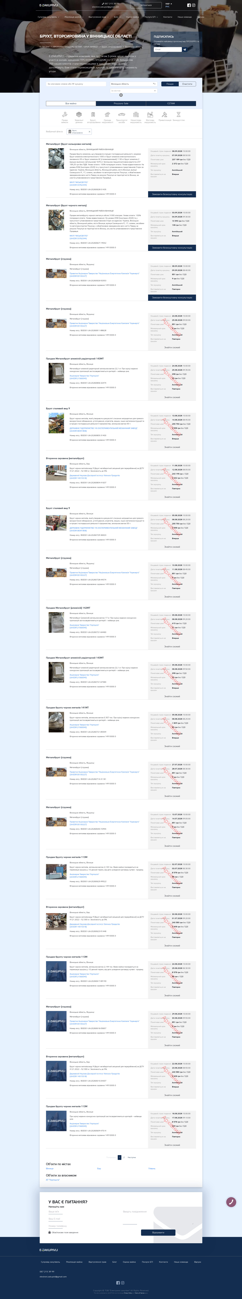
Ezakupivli (49, 5)
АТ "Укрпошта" (53, 1180)
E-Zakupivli (44, 47)
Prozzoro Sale (121, 103)
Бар (99, 1168)
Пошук (170, 84)
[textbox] (132, 90)
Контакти (167, 17)
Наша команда (185, 17)
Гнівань (151, 1168)
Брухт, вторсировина (112, 47)
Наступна (132, 1157)
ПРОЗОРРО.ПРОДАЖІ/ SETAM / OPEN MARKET (75, 47)
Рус (167, 6)
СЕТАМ (171, 103)
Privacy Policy (128, 1293)
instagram (193, 5)
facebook (189, 5)
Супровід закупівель (47, 17)
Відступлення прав (97, 17)
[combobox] (134, 84)
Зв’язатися (146, 5)
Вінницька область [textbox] (132, 83)
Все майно (71, 103)
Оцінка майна (132, 17)
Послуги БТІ (150, 17)
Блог (116, 17)
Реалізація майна (73, 17)
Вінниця (49, 1168)
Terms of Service (139, 1293)
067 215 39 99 (112, 3)
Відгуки (200, 17)
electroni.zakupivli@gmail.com (105, 7)
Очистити (187, 84)
